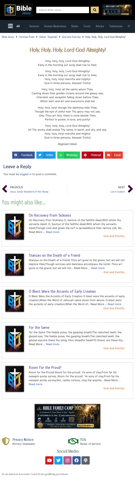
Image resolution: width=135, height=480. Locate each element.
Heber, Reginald (48, 37)
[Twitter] (58, 460)
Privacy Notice (22, 440)
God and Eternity (71, 37)
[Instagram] (67, 460)
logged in (25, 174)
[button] (23, 155)
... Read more (51, 232)
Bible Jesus (8, 37)
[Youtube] (49, 460)
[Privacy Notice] (6, 441)
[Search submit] (95, 10)
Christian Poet (26, 37)
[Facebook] (76, 460)
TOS (83, 440)
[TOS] (73, 441)
